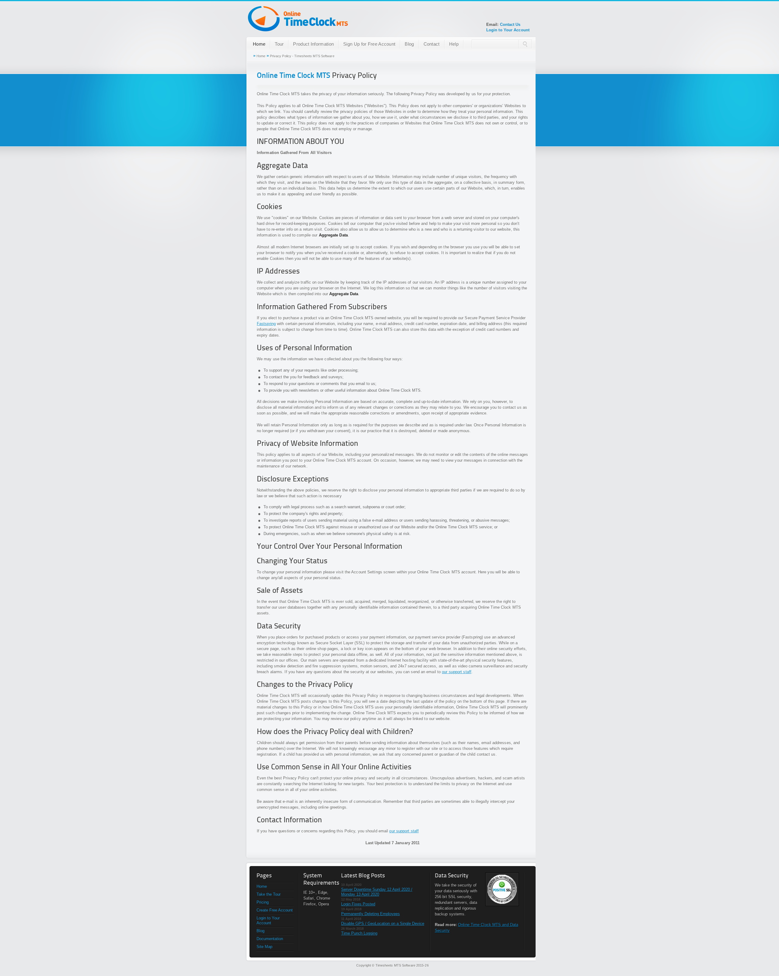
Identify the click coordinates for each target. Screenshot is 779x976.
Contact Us (510, 24)
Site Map (264, 946)
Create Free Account (275, 910)
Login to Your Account (507, 30)
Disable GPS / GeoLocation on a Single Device (382, 923)
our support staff (456, 672)
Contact (432, 44)
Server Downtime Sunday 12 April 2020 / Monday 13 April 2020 (376, 892)
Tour (279, 44)
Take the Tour (269, 894)
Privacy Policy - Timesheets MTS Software (302, 56)
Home (259, 44)
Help (454, 44)
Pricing (263, 902)
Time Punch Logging (359, 933)
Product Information (313, 44)
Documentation (270, 938)
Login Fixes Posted (358, 904)
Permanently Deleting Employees (370, 913)
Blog (409, 44)
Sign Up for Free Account (369, 44)
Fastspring (266, 323)
